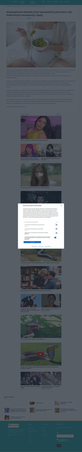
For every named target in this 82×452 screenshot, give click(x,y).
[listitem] (41, 222)
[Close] (62, 206)
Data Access (41, 246)
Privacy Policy (47, 246)
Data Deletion (34, 246)
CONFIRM (32, 242)
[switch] (55, 225)
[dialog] (41, 226)
